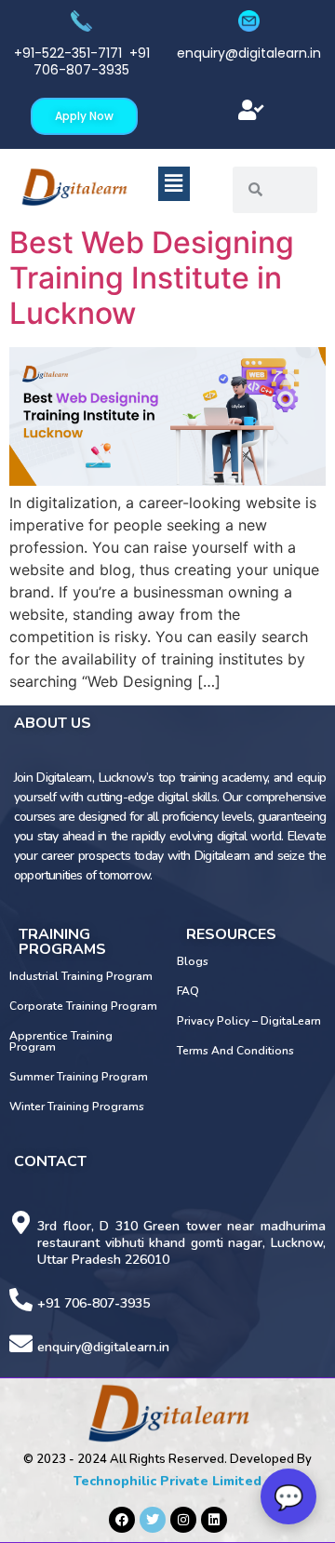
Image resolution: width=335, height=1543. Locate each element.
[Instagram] (183, 1520)
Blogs (192, 961)
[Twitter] (153, 1520)
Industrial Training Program (81, 976)
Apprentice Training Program (61, 1041)
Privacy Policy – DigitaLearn (249, 1020)
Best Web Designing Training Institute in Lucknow (151, 278)
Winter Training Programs (76, 1106)
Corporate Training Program (83, 1006)
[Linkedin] (214, 1520)
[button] (251, 110)
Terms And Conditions (235, 1050)
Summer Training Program (78, 1076)
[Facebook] (122, 1520)
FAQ (188, 991)
